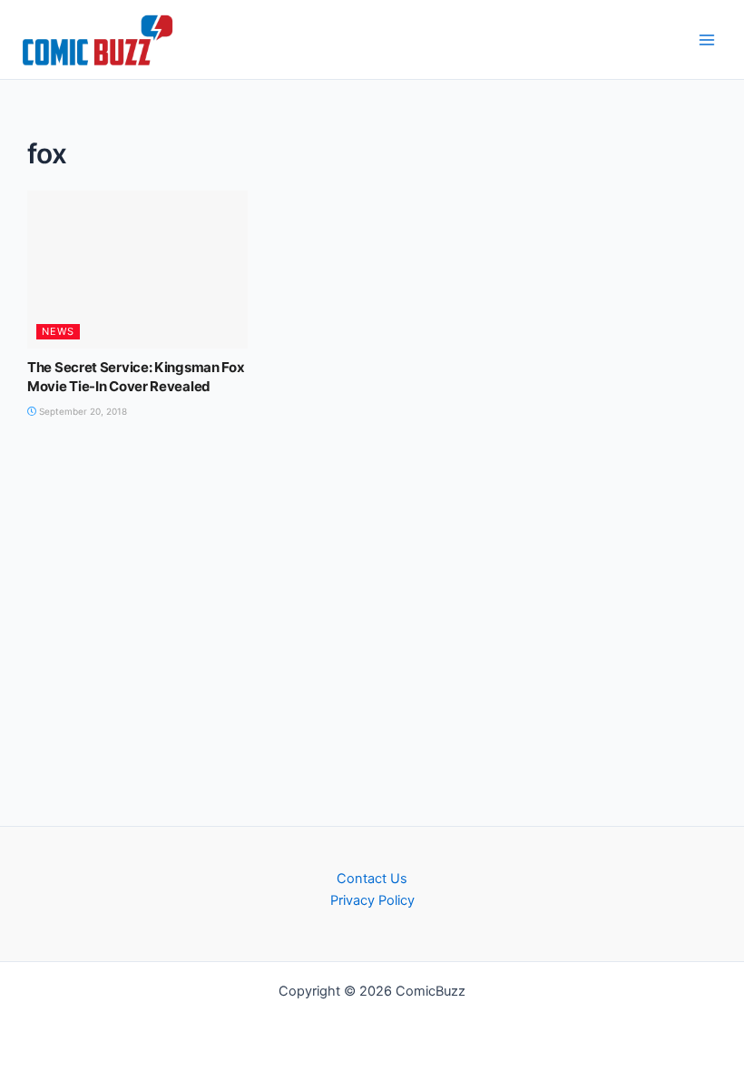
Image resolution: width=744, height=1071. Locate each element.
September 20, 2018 (81, 411)
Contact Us (372, 878)
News (58, 331)
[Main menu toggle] (707, 40)
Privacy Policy (372, 900)
